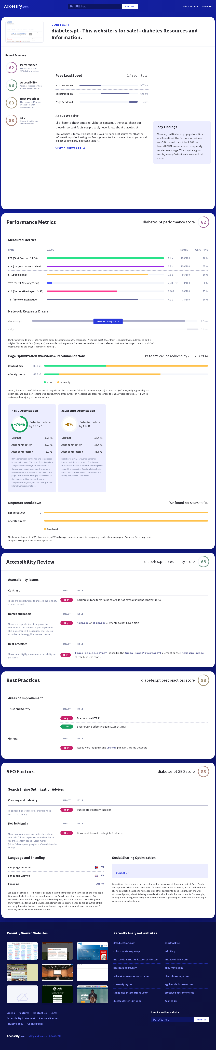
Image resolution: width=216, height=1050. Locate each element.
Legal (54, 1013)
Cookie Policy (35, 1023)
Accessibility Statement (21, 1018)
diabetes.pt (60, 25)
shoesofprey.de (122, 984)
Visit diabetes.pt (69, 148)
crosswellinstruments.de (179, 992)
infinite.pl (170, 951)
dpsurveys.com (174, 967)
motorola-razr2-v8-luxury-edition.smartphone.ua (137, 959)
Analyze (130, 6)
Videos (11, 1013)
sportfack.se (172, 943)
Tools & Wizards (189, 6)
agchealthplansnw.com (179, 984)
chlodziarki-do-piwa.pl (127, 951)
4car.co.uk (171, 1001)
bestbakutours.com (125, 967)
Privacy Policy (15, 1023)
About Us (207, 6)
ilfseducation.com (124, 943)
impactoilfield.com (176, 959)
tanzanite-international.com (130, 992)
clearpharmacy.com (177, 976)
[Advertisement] (131, 58)
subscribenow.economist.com (131, 976)
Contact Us (40, 1013)
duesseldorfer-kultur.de (127, 1001)
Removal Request (49, 1018)
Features (24, 1013)
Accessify (16, 6)
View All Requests (108, 321)
